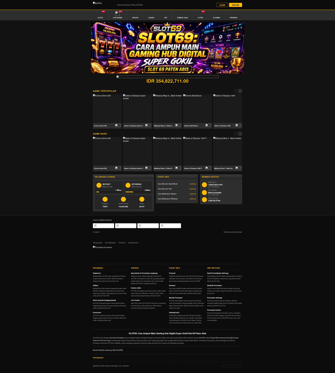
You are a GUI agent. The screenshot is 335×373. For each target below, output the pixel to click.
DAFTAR (235, 5)
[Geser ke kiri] (236, 91)
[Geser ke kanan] (240, 91)
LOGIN (222, 5)
